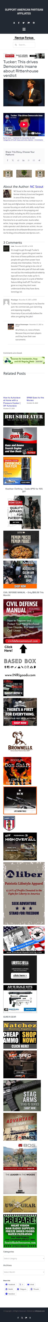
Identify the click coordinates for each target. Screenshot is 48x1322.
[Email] (34, 160)
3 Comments (38, 140)
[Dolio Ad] (24, 171)
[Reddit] (18, 160)
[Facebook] (8, 160)
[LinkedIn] (23, 160)
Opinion (30, 140)
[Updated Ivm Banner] (24, 357)
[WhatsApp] (29, 160)
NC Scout (8, 138)
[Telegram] (39, 160)
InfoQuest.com (40, 1311)
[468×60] (24, 54)
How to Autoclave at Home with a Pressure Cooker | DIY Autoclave (11, 401)
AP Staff (13, 140)
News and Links (22, 140)
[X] (13, 160)
